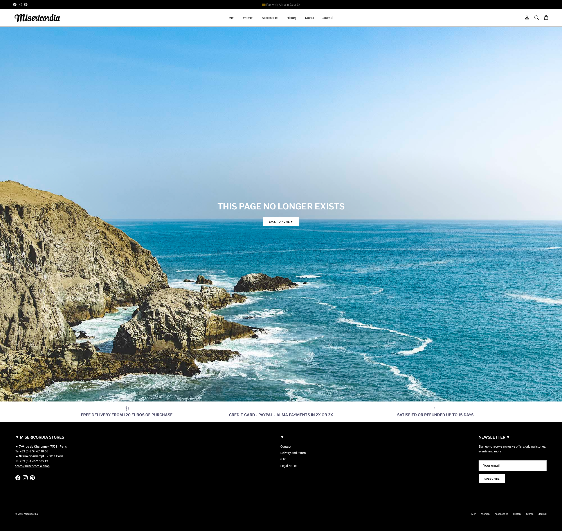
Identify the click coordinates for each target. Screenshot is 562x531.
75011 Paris (43, 446)
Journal (327, 18)
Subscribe (492, 478)
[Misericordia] (37, 18)
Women (248, 18)
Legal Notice (288, 466)
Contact (285, 446)
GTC (283, 459)
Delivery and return (293, 453)
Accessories (270, 18)
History (292, 18)
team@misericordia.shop (32, 466)
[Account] (526, 17)
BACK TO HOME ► (281, 221)
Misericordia (31, 514)
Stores (309, 18)
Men (231, 18)
